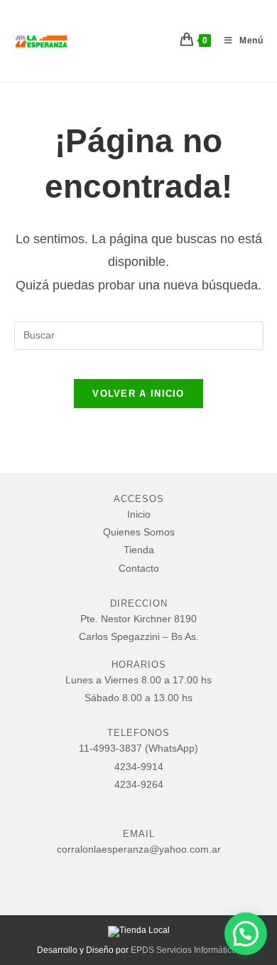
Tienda (139, 549)
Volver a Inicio (138, 393)
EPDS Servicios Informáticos (186, 950)
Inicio (139, 514)
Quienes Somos (139, 532)
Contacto (139, 568)
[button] (245, 933)
